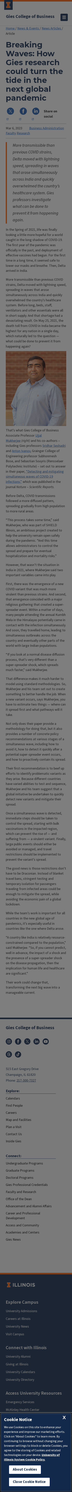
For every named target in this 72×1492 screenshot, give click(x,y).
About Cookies (25, 1469)
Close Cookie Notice (29, 1481)
